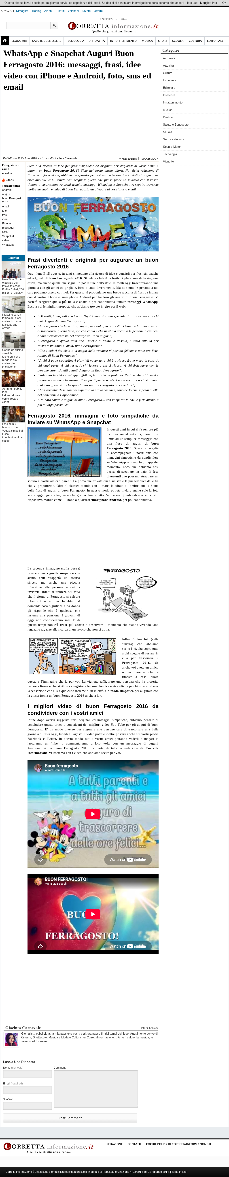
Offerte (98, 11)
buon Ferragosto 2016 (12, 200)
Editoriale (215, 41)
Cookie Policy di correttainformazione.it (178, 1144)
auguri (6, 194)
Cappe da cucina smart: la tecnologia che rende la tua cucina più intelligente (12, 358)
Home (5, 40)
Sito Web (8, 1099)
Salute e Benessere (46, 41)
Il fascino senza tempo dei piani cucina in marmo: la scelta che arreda (12, 321)
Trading (36, 11)
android (7, 190)
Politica (168, 117)
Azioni (48, 11)
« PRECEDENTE (128, 158)
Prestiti (60, 11)
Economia (19, 41)
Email (13, 1083)
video (5, 240)
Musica (147, 41)
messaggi (8, 227)
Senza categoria (173, 139)
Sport (162, 41)
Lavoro (86, 11)
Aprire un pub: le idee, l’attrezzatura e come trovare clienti (12, 395)
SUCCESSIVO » (150, 158)
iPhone (6, 223)
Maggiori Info (208, 2)
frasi (4, 215)
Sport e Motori (172, 146)
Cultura (195, 41)
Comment (60, 1067)
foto (4, 210)
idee (5, 219)
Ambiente (169, 58)
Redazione (114, 1144)
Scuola (178, 41)
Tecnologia (75, 41)
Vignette (168, 161)
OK (224, 2)
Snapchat (8, 236)
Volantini (73, 11)
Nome (13, 1067)
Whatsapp (8, 244)
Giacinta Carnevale (65, 158)
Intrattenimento (123, 41)
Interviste (169, 95)
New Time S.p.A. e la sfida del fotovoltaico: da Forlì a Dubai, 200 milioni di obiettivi (13, 286)
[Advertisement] (80, 125)
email (5, 206)
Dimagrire (22, 11)
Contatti (134, 1144)
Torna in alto (179, 1171)
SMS (5, 232)
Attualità (97, 41)
